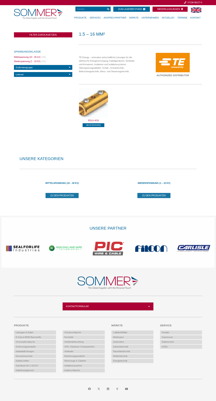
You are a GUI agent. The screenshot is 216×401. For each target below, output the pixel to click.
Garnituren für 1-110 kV (27, 365)
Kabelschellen (22, 360)
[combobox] (43, 67)
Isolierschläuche (72, 370)
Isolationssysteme (73, 365)
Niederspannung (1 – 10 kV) (154, 183)
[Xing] (117, 389)
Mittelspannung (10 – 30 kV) (62, 183)
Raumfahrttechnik (121, 351)
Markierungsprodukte (74, 356)
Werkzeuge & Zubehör (75, 360)
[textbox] (24, 67)
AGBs (165, 346)
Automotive (118, 342)
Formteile (68, 337)
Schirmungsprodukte (26, 346)
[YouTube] (126, 389)
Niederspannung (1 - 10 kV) (27, 61)
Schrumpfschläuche (25, 342)
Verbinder (68, 351)
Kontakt (165, 332)
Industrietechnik (120, 346)
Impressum (167, 337)
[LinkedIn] (108, 389)
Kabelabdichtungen (25, 351)
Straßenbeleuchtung (74, 342)
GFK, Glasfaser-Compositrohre (79, 346)
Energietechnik (120, 360)
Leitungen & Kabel (24, 332)
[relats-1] (193, 248)
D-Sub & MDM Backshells (28, 337)
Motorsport (118, 337)
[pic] (65, 248)
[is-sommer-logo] (38, 14)
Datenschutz (168, 342)
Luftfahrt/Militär (120, 332)
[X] (99, 389)
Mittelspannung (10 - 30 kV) (27, 57)
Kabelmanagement (25, 370)
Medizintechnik (120, 356)
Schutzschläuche (72, 332)
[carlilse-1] (151, 248)
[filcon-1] (108, 248)
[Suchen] (108, 9)
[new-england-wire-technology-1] (23, 248)
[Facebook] (89, 389)
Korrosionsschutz (24, 356)
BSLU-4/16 (93, 120)
